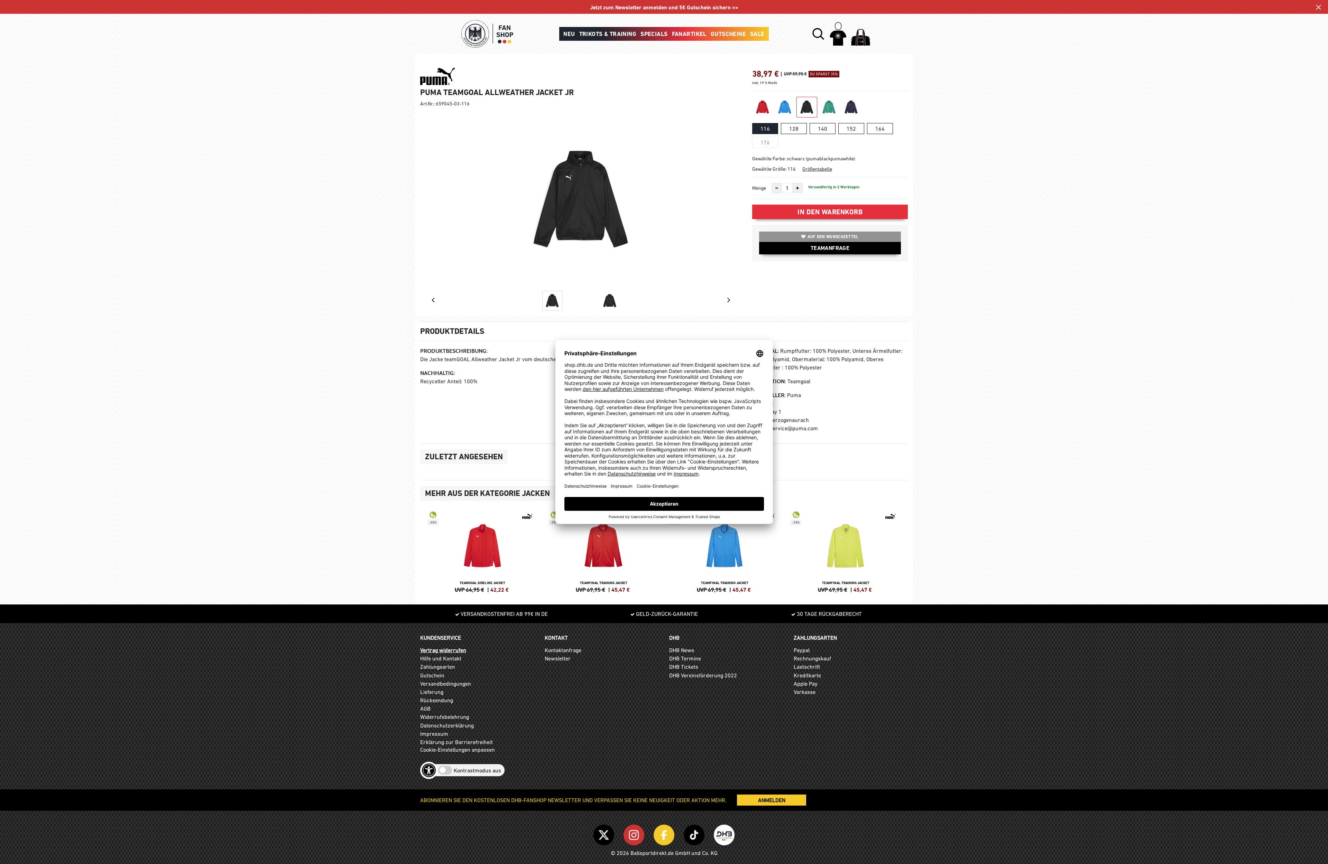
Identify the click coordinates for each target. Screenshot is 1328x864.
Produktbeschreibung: (454, 351)
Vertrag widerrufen (443, 650)
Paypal (802, 650)
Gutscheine (728, 33)
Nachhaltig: (437, 373)
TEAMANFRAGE (830, 248)
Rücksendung (436, 700)
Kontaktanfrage (563, 650)
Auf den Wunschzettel (833, 236)
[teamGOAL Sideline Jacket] (482, 551)
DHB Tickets (683, 667)
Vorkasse (804, 692)
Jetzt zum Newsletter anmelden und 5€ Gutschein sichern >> (664, 7)
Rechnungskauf (812, 658)
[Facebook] (665, 833)
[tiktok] (695, 833)
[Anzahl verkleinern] (777, 188)
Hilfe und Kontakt (440, 658)
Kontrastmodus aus (477, 770)
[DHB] (724, 833)
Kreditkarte (807, 675)
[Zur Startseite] (487, 34)
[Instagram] (635, 833)
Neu (569, 33)
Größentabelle (817, 169)
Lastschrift (807, 667)
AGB (425, 708)
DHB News (681, 650)
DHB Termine (685, 658)
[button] (818, 34)
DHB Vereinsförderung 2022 (703, 675)
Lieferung (431, 692)
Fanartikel (689, 33)
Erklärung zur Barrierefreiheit (456, 742)
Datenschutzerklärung (447, 725)
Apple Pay (806, 683)
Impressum (434, 734)
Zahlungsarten (437, 667)
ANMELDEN (771, 800)
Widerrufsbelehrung (444, 717)
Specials (653, 33)
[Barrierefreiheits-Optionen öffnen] (428, 770)
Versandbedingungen (445, 683)
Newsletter (558, 658)
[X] (605, 833)
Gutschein (432, 675)
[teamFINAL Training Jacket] (603, 551)
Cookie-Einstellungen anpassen (457, 749)
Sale (757, 33)
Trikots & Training (608, 33)
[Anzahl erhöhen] (797, 188)
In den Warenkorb (830, 212)
